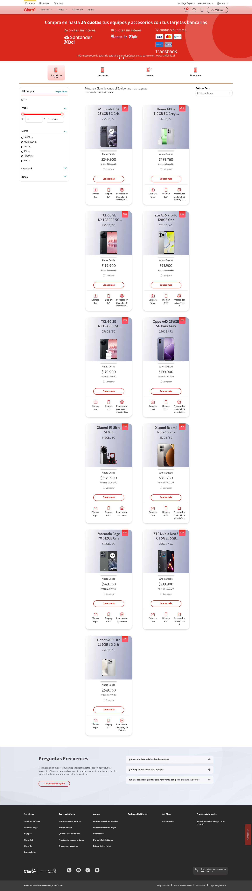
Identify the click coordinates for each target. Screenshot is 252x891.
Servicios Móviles (32, 822)
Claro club (28, 840)
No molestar (98, 834)
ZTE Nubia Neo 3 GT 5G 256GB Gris (165, 536)
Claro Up (28, 846)
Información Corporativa (70, 822)
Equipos (28, 834)
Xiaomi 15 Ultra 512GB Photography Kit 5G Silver (108, 430)
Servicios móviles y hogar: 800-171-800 (211, 823)
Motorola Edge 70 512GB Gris (108, 536)
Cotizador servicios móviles (105, 822)
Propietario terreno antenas (71, 840)
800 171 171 (207, 872)
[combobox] (214, 93)
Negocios (44, 3)
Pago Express (188, 3)
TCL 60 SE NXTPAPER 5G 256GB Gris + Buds (108, 324)
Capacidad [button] (26, 169)
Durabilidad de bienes (103, 840)
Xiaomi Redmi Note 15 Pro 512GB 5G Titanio (166, 430)
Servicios (45, 10)
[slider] (22, 114)
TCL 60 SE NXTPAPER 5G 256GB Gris (108, 218)
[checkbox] (43, 137)
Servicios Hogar (31, 828)
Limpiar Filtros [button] (61, 92)
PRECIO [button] (24, 108)
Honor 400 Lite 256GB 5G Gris (108, 642)
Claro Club (77, 10)
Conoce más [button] (109, 179)
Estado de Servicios (102, 846)
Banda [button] (24, 177)
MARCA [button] (24, 131)
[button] (185, 10)
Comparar (110, 170)
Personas (30, 3)
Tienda (61, 10)
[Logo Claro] (30, 9)
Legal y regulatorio (218, 886)
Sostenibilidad (65, 828)
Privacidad (200, 886)
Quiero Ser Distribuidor (69, 834)
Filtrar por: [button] (28, 91)
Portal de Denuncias (183, 886)
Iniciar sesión (168, 822)
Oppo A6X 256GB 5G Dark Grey (166, 324)
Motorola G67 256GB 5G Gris (109, 112)
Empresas (58, 3)
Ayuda (91, 10)
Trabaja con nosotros (68, 846)
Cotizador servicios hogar (104, 828)
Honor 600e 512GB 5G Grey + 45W (166, 112)
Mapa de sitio (163, 886)
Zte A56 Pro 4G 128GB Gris (166, 218)
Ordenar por (202, 88)
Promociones (30, 852)
